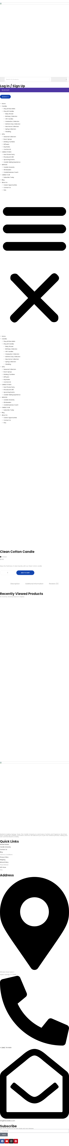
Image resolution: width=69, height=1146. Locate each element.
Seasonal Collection (10, 137)
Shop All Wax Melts (9, 109)
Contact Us (7, 187)
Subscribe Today (9, 177)
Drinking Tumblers (9, 142)
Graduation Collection (12, 121)
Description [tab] (15, 584)
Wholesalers (7, 170)
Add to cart (25, 573)
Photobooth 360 (9, 157)
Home (4, 104)
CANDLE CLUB (6, 175)
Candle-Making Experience (12, 162)
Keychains (7, 147)
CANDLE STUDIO (6, 152)
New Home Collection (12, 126)
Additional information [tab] (34, 584)
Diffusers (6, 144)
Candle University (9, 167)
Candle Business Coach (11, 172)
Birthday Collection (11, 116)
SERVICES (4, 165)
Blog (3, 180)
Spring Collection (10, 129)
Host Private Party (9, 154)
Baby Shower (9, 114)
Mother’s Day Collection (12, 124)
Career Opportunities (10, 185)
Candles (4, 106)
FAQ (5, 190)
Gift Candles (9, 119)
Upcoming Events (9, 159)
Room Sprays (8, 139)
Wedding (8, 131)
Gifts (3, 134)
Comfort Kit (7, 149)
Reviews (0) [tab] (53, 584)
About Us (4, 182)
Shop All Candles (9, 111)
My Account (5, 90)
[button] (34, 263)
